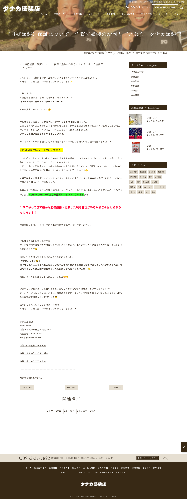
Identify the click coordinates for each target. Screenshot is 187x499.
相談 (153, 192)
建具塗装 (152, 172)
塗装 (138, 182)
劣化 (139, 187)
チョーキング (159, 187)
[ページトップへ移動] (165, 458)
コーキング (148, 187)
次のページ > (116, 387)
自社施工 (146, 182)
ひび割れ (155, 182)
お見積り (158, 177)
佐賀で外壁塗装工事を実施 (33, 345)
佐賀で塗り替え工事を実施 (33, 361)
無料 (150, 177)
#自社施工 (82, 411)
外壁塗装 (23, 378)
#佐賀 (50, 411)
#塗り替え (69, 411)
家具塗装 (143, 172)
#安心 (93, 411)
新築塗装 (161, 172)
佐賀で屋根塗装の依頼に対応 (34, 353)
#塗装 (58, 411)
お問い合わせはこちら (165, 7)
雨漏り (132, 187)
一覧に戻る (71, 387)
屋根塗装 (30, 378)
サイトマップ (122, 472)
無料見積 (135, 95)
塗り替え (38, 378)
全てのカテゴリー (139, 72)
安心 (147, 192)
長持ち (132, 192)
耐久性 (140, 192)
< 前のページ (27, 387)
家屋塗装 (135, 86)
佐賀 (131, 182)
